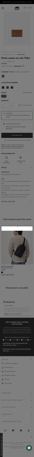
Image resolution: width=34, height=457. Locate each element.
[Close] (30, 229)
